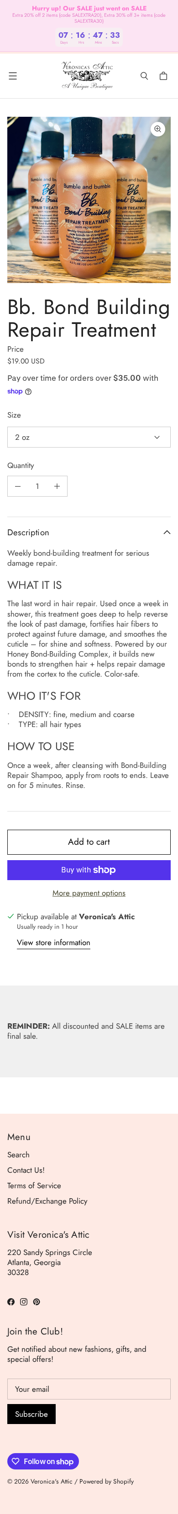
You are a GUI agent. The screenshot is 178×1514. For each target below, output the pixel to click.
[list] (89, 200)
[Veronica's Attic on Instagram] (23, 1301)
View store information (53, 942)
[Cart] (164, 76)
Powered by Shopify (106, 1481)
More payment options (89, 893)
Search (18, 1154)
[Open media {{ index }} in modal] (89, 200)
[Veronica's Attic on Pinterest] (36, 1301)
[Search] (144, 76)
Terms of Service (34, 1185)
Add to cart (89, 842)
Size (14, 415)
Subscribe (31, 1414)
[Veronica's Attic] (87, 76)
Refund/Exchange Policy (47, 1200)
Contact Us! (26, 1170)
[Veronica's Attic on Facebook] (11, 1301)
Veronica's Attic (52, 1481)
